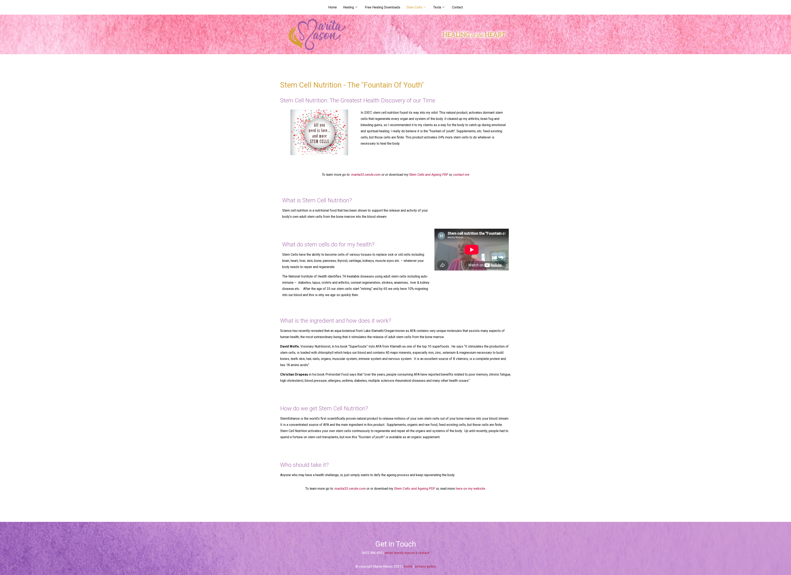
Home (332, 7)
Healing (348, 7)
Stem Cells (414, 7)
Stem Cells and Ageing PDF (428, 175)
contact (423, 553)
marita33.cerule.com (366, 175)
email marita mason (400, 553)
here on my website (470, 489)
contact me (461, 175)
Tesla (437, 7)
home (408, 566)
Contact (457, 7)
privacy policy (425, 566)
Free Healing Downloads (382, 7)
